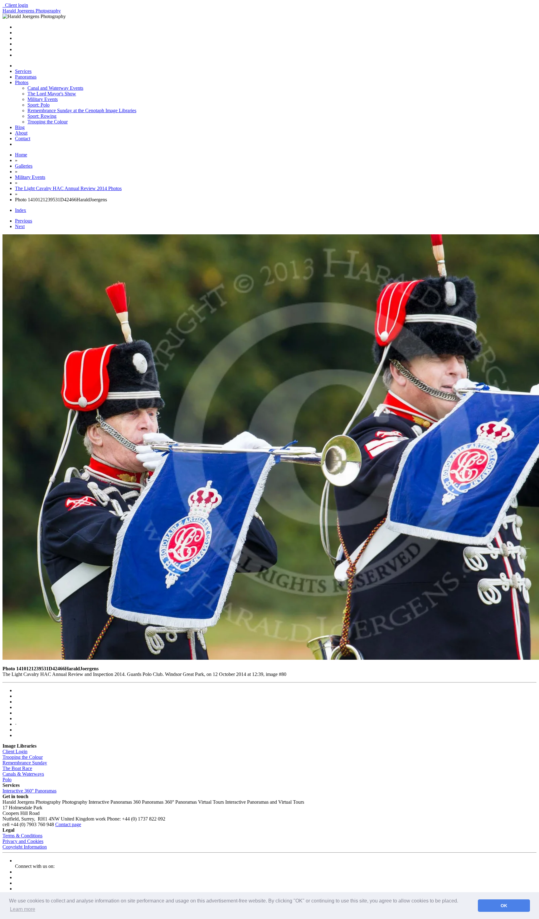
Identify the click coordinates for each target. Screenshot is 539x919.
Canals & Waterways (23, 774)
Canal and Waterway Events (55, 88)
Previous (23, 220)
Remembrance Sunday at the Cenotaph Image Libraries (81, 110)
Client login (15, 5)
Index (20, 210)
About (21, 133)
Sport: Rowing (41, 116)
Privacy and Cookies (22, 841)
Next (20, 226)
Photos (21, 82)
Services (23, 71)
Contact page (68, 824)
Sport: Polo (38, 105)
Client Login (14, 751)
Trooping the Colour (47, 121)
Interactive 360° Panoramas (29, 790)
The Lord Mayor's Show (51, 93)
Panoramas (25, 76)
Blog (20, 127)
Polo (7, 779)
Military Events (42, 99)
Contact (22, 138)
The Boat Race (17, 768)
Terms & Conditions (22, 835)
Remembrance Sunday (24, 762)
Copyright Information (24, 847)
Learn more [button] (22, 909)
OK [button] (504, 905)
